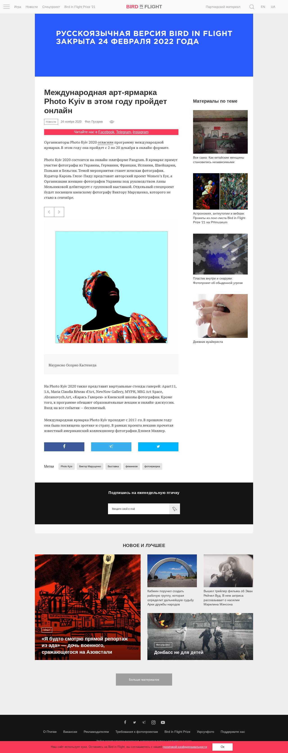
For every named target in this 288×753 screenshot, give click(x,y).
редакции (185, 740)
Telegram (123, 132)
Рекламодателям (96, 731)
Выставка (113, 466)
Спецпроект (51, 7)
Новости (32, 7)
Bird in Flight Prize (177, 731)
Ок (222, 747)
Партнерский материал (223, 7)
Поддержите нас (233, 731)
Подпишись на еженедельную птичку (143, 493)
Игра (17, 7)
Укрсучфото (205, 731)
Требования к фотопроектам (136, 731)
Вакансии (70, 731)
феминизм (132, 466)
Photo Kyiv (66, 466)
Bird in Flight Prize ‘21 (79, 7)
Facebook (106, 132)
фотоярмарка (152, 466)
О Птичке (50, 731)
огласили (105, 142)
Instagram (140, 132)
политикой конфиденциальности (185, 747)
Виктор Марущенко (90, 466)
